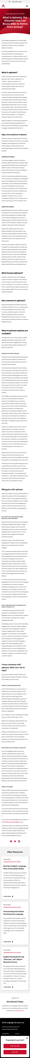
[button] (9, 2)
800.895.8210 (20, 1010)
